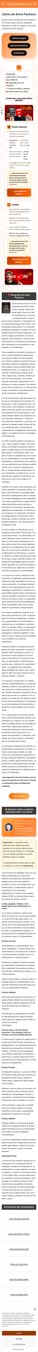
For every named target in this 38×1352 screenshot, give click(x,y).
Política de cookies (18, 1349)
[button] (35, 1309)
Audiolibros (19, 53)
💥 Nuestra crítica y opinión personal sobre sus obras (18, 90)
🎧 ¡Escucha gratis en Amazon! (19, 260)
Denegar (19, 1339)
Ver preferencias (19, 1344)
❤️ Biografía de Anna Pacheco (15, 84)
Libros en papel (19, 38)
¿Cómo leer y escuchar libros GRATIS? (17, 78)
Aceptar (19, 1333)
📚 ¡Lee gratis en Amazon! (19, 192)
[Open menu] (3, 4)
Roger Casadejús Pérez (23, 828)
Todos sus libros (19, 796)
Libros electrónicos (19, 46)
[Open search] (34, 4)
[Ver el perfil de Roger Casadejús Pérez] (8, 827)
